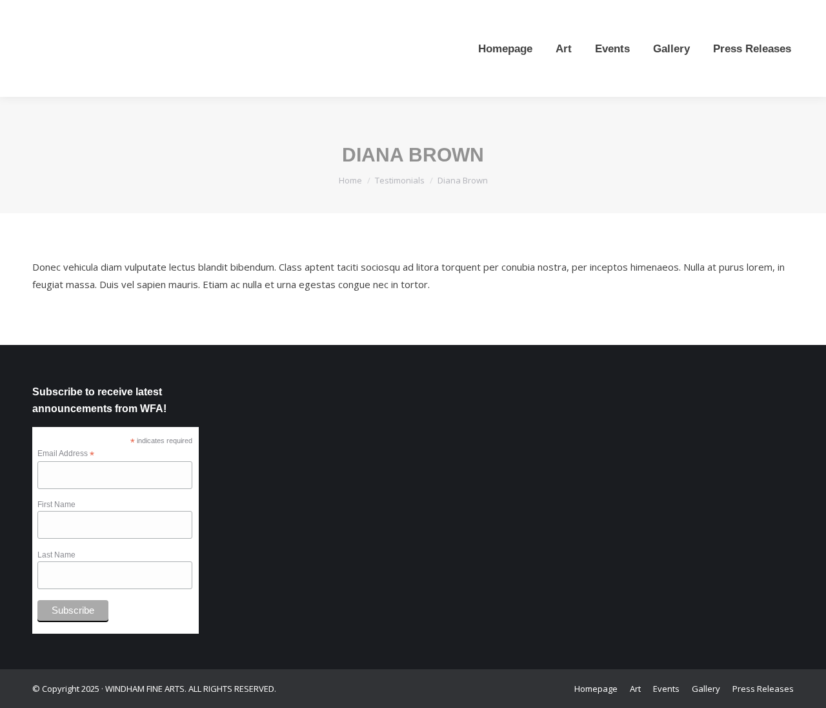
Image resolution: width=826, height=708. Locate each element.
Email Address (65, 454)
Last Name (56, 554)
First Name (56, 504)
